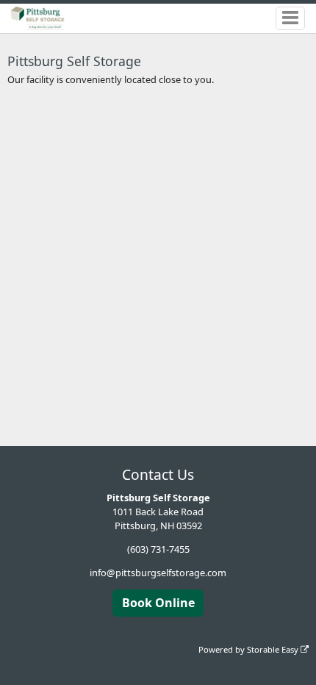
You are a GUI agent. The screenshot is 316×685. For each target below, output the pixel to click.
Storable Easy (274, 649)
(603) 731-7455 (158, 549)
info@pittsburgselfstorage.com (158, 572)
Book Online (158, 603)
